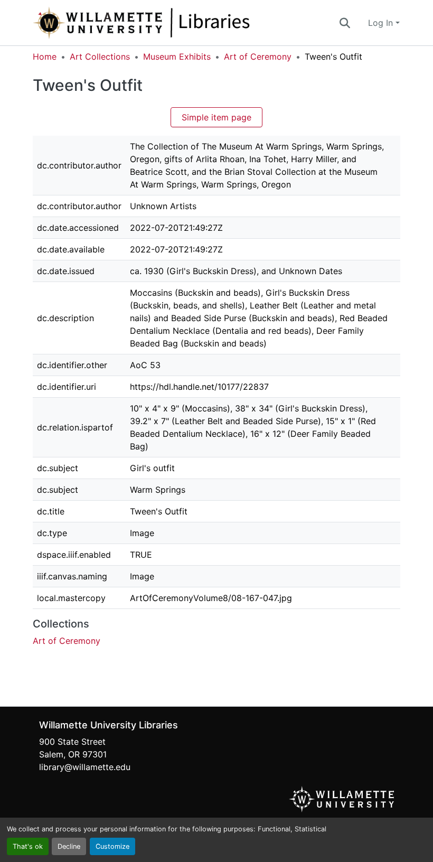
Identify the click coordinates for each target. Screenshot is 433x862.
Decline (69, 846)
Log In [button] (382, 22)
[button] (176, 22)
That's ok (28, 846)
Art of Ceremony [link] (257, 56)
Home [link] (45, 56)
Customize (112, 846)
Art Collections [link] (100, 56)
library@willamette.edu (84, 767)
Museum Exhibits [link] (177, 56)
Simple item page (216, 117)
